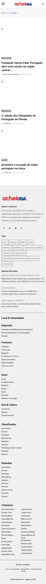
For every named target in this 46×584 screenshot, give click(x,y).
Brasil (3, 392)
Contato (23, 571)
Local (37, 275)
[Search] (43, 3)
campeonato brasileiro (33, 248)
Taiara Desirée (26, 550)
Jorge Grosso (26, 512)
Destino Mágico (7, 535)
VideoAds (6, 463)
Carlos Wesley (7, 300)
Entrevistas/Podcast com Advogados (15, 333)
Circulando (5, 525)
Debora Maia (6, 532)
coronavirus (33, 258)
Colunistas (7, 505)
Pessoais (4, 451)
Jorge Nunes (26, 516)
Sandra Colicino (27, 547)
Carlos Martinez (7, 519)
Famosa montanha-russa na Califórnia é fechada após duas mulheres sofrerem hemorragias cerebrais (19, 294)
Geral (4, 374)
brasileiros (6, 248)
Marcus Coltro (26, 519)
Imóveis (4, 432)
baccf (4, 242)
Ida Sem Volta (6, 551)
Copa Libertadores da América (14, 258)
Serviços (4, 445)
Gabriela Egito (6, 548)
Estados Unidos (27, 275)
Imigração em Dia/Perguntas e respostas (17, 329)
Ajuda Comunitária (8, 360)
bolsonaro (14, 242)
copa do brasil (20, 253)
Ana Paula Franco (11, 74)
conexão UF (7, 253)
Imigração (6, 325)
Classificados (8, 424)
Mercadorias (6, 438)
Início (7, 569)
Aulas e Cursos (7, 490)
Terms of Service (36, 569)
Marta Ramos (26, 525)
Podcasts (6, 342)
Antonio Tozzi (6, 512)
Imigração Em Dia (8, 554)
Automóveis (6, 428)
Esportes (19, 300)
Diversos (4, 487)
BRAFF (23, 242)
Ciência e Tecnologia (10, 275)
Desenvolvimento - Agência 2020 (23, 579)
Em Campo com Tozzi (9, 356)
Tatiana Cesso (26, 553)
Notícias (4, 336)
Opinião (24, 529)
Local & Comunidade (12, 318)
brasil (31, 242)
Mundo (4, 389)
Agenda (4, 412)
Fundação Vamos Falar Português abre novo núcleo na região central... (22, 66)
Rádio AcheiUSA (7, 363)
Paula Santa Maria (28, 532)
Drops (3, 538)
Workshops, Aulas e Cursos (11, 448)
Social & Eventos (7, 415)
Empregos (5, 435)
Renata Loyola (26, 544)
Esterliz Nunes (6, 542)
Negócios (4, 353)
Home (3, 13)
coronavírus (7, 264)
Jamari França (26, 509)
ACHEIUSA (7, 123)
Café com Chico (7, 366)
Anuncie (4, 454)
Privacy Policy (25, 569)
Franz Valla (5, 545)
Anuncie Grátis (15, 569)
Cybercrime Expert (8, 529)
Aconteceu (5, 409)
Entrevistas (5, 350)
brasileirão (17, 248)
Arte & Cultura (9, 404)
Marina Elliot (25, 522)
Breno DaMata (6, 516)
